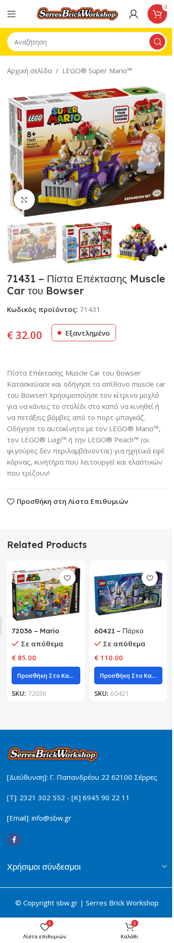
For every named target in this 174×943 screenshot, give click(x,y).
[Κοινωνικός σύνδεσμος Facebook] (14, 840)
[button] (16, 151)
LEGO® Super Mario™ (97, 70)
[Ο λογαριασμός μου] (133, 14)
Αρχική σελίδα (29, 70)
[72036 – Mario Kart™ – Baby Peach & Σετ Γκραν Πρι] (46, 593)
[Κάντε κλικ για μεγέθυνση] (24, 199)
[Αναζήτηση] (157, 42)
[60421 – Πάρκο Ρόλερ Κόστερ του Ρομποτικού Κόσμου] (128, 593)
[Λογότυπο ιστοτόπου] (78, 13)
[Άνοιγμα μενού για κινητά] (11, 14)
